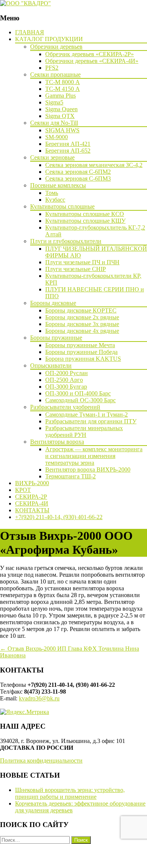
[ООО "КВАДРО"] (25, 3)
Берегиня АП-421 (67, 144)
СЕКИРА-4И (31, 503)
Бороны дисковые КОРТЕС (80, 310)
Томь (51, 193)
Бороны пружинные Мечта (80, 345)
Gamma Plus (60, 95)
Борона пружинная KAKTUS (83, 358)
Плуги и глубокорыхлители (65, 241)
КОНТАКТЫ (32, 510)
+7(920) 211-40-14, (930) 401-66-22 (59, 517)
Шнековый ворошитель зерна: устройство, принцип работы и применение (70, 793)
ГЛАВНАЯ (29, 32)
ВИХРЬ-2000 (32, 483)
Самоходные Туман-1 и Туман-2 (86, 414)
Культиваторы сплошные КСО (84, 214)
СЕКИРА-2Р (31, 496)
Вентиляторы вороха (57, 441)
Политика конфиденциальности (41, 760)
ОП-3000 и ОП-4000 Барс (78, 393)
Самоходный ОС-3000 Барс (80, 400)
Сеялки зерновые (52, 157)
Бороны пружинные (56, 337)
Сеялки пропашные (55, 74)
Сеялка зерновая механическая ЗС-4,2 (93, 165)
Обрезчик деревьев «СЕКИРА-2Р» (89, 54)
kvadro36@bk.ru (39, 698)
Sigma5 (54, 102)
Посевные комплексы (58, 185)
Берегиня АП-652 (67, 150)
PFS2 (51, 67)
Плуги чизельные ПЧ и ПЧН (82, 262)
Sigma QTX (60, 116)
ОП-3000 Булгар (66, 386)
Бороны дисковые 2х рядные (82, 317)
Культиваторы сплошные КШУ (85, 221)
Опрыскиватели (51, 365)
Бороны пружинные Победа (81, 352)
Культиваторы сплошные (62, 206)
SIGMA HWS (62, 130)
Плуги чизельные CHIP (75, 269)
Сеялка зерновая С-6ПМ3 (78, 178)
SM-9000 (56, 137)
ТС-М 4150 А (62, 89)
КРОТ (23, 490)
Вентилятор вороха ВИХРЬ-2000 (87, 469)
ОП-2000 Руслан (66, 373)
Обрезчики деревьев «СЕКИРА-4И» (91, 61)
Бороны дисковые (53, 303)
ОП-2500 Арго (64, 380)
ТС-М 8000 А (62, 82)
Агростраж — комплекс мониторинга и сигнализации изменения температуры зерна (93, 456)
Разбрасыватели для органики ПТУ (90, 421)
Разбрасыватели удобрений (65, 407)
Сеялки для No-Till (54, 122)
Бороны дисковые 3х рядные (82, 324)
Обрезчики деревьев (56, 46)
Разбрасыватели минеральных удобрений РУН (84, 431)
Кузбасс (55, 199)
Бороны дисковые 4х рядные (82, 331)
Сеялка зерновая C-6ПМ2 (78, 171)
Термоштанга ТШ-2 (70, 476)
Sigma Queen (61, 109)
